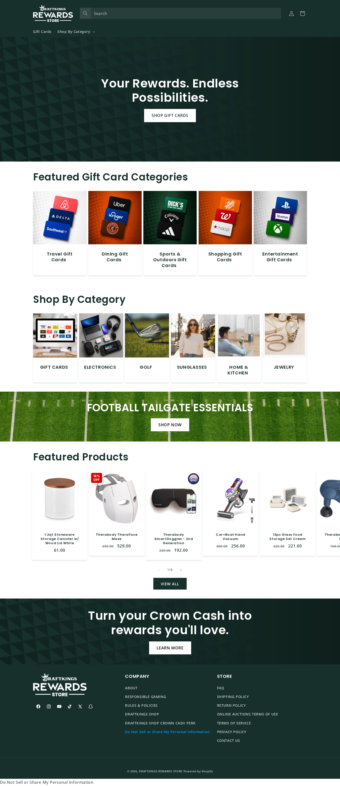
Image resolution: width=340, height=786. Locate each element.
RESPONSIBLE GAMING (145, 696)
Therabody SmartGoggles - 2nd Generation (173, 539)
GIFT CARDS (54, 367)
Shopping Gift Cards (225, 256)
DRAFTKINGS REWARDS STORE (160, 771)
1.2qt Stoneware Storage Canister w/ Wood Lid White (60, 539)
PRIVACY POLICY (231, 731)
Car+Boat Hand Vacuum (230, 537)
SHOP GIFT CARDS (170, 115)
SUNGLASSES (192, 367)
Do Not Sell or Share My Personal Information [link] (46, 782)
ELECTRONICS (100, 367)
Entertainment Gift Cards (280, 256)
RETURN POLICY (231, 705)
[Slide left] (159, 569)
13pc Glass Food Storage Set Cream (287, 537)
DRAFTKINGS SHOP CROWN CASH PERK (160, 723)
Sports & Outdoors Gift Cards (170, 259)
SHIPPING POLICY (233, 696)
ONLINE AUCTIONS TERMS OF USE (247, 714)
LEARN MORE (170, 648)
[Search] (85, 13)
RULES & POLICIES (141, 705)
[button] (76, 31)
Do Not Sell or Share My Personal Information (167, 731)
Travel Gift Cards (60, 256)
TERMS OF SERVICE (234, 723)
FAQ (220, 688)
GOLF (146, 367)
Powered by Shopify (198, 771)
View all (170, 583)
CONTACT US (228, 740)
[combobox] (180, 13)
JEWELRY (284, 367)
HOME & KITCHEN (238, 370)
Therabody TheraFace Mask (116, 537)
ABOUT (131, 688)
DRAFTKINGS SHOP (142, 714)
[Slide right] (180, 569)
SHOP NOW (170, 425)
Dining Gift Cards (115, 256)
